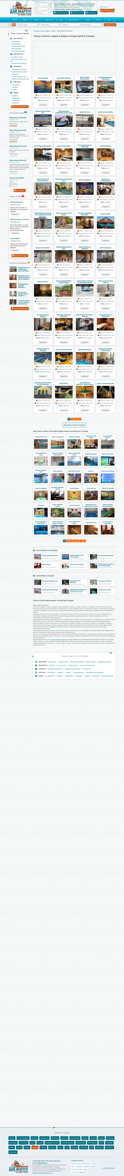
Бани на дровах (16, 48)
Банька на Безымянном (50, 581)
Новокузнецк (81, 1143)
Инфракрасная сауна (18, 51)
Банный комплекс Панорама (106, 78)
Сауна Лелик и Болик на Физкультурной (85, 281)
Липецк (40, 1143)
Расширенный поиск (20, 106)
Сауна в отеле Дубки (16, 178)
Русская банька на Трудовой (85, 146)
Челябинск (109, 1147)
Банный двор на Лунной (43, 349)
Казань (101, 1138)
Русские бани (16, 41)
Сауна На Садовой (41, 488)
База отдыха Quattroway (85, 78)
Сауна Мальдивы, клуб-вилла (41, 522)
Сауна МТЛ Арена (74, 437)
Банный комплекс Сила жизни (106, 349)
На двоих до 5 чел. (17, 57)
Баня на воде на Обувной (75, 581)
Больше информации (20, 308)
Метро (24, 20)
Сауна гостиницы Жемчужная (57, 453)
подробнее (42, 105)
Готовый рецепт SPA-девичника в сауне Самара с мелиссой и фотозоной (24, 279)
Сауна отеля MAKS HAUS (74, 453)
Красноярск (23, 1143)
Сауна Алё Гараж (90, 522)
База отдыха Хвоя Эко (105, 383)
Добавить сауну (108, 10)
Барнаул (34, 1138)
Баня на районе (85, 180)
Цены (59, 20)
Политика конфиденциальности (42, 1173)
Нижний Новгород (67, 1143)
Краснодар (13, 1143)
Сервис (86, 20)
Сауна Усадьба (57, 471)
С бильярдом (16, 98)
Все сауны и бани (61, 13)
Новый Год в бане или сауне (20, 79)
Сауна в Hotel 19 (74, 505)
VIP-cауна (41, 505)
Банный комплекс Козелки (19, 219)
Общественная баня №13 (63, 247)
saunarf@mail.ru (42, 1163)
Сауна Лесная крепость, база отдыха (84, 383)
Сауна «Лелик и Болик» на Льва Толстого (57, 522)
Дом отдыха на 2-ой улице (63, 213)
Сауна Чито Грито (108, 454)
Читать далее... (14, 123)
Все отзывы (20, 190)
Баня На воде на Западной (107, 522)
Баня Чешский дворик (42, 146)
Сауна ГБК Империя (107, 471)
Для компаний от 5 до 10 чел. (18, 60)
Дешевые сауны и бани (19, 69)
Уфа (91, 1147)
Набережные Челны (52, 1143)
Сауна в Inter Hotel (41, 437)
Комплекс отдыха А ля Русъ (63, 179)
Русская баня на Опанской (106, 315)
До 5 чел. (52, 665)
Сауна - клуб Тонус (57, 437)
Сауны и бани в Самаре (58, 639)
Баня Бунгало (85, 112)
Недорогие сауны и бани (19, 71)
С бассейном (15, 85)
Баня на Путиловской (64, 349)
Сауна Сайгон (91, 488)
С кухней (87, 676)
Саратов (43, 1147)
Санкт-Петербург (23, 1138)
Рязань (27, 1147)
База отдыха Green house (105, 281)
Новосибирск (92, 1143)
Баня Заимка (46, 564)
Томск (60, 1147)
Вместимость (72, 20)
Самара (35, 1147)
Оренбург (109, 1143)
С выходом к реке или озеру (94, 672)
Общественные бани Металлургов (77, 556)
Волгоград (55, 1138)
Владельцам (92, 13)
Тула (67, 1147)
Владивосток (44, 1138)
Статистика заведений (79, 1172)
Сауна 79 (91, 471)
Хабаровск (99, 1147)
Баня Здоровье (105, 247)
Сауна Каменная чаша (41, 453)
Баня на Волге (43, 281)
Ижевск (85, 1138)
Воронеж (64, 1138)
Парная (35, 20)
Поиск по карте (78, 13)
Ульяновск (83, 1147)
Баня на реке (105, 214)
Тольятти (52, 1147)
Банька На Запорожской (105, 179)
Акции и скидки (82, 1169)
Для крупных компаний (19, 63)
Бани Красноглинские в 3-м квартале (42, 383)
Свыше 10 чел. (73, 665)
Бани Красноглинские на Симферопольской (42, 213)
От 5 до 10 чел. (61, 665)
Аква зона (48, 20)
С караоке (15, 95)
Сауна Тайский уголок (57, 505)
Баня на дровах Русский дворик (107, 505)
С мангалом (15, 100)
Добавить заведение (90, 1166)
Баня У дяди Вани (64, 146)
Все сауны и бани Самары (41, 31)
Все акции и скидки (21, 256)
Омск (101, 1143)
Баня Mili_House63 (64, 78)
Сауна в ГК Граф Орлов (91, 436)
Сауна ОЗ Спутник (91, 454)
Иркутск (93, 1138)
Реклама (94, 1163)
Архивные (79, 1166)
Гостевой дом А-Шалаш (43, 315)
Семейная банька (16, 202)
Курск (32, 1143)
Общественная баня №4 (17, 117)
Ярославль (13, 1152)
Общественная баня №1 (43, 112)
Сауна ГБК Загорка (108, 488)
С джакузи (15, 87)
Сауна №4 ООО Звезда (107, 436)
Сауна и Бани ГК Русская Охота (43, 179)
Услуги (97, 20)
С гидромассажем (78, 672)
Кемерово (110, 1138)
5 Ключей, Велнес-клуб (41, 471)
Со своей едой (49, 676)
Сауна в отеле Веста (42, 247)
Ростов (19, 1147)
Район (13, 20)
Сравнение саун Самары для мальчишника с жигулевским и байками (24, 270)
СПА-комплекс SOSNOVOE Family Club (63, 112)
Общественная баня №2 (17, 146)
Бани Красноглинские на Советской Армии (106, 564)
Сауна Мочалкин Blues (74, 522)
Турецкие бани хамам (18, 46)
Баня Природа (105, 146)
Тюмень (74, 1147)
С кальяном (15, 102)
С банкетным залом (107, 676)
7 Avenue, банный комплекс (85, 213)
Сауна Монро (74, 488)
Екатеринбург (75, 1138)
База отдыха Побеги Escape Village (64, 281)
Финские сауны (16, 44)
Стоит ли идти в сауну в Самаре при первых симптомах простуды (24, 303)
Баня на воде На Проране (85, 247)
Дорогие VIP (15, 74)
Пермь (12, 1147)
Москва (12, 1138)
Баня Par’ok (64, 383)
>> (79, 419)
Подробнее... (15, 214)
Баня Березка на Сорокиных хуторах (91, 505)
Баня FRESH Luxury (74, 471)
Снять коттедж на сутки (19, 76)
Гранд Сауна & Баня (104, 589)
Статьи (74, 1169)
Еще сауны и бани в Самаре (74, 425)
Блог (73, 1166)
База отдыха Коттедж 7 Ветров (85, 315)
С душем (14, 89)
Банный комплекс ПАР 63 (58, 488)
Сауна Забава (15, 238)
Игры (108, 20)
